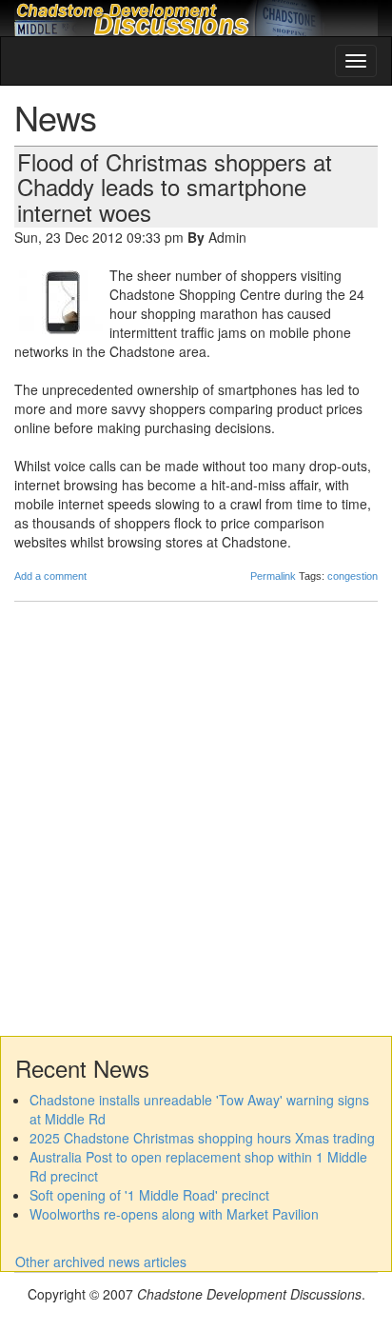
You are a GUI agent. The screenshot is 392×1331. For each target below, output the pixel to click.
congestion (352, 576)
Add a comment (50, 576)
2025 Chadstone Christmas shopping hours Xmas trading (202, 1137)
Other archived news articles (100, 1261)
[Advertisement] (196, 817)
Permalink (273, 576)
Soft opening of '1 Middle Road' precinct (149, 1194)
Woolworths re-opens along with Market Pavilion (174, 1213)
